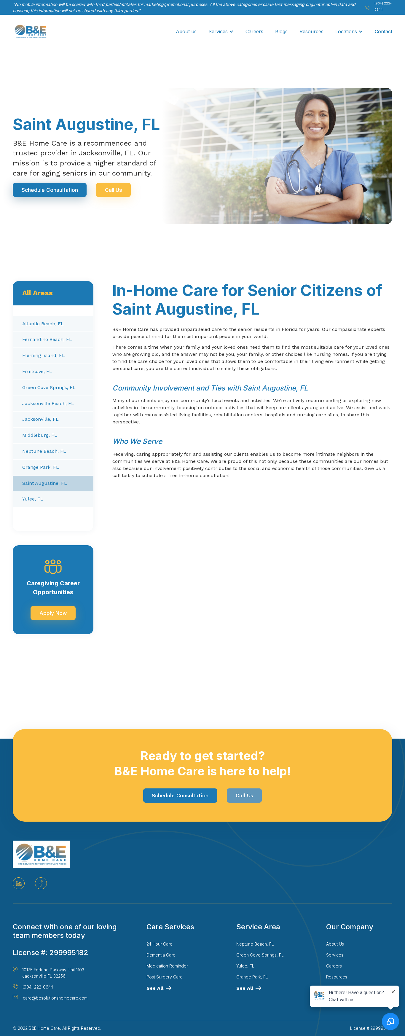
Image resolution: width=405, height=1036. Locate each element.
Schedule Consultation (50, 190)
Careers (254, 31)
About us (186, 31)
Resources (311, 31)
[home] (30, 31)
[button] (221, 31)
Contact (383, 31)
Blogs (281, 31)
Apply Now (53, 613)
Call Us (113, 190)
